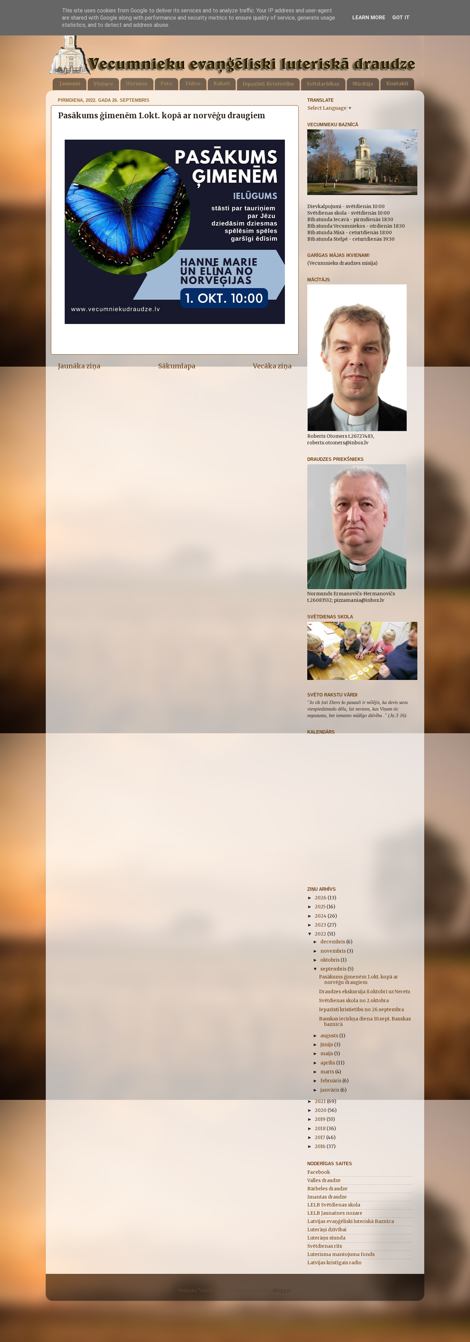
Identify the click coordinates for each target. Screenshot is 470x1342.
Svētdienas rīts (324, 1246)
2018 (321, 1129)
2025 (321, 907)
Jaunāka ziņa (79, 366)
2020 (321, 1110)
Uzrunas (137, 84)
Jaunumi (70, 84)
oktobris (330, 960)
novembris (333, 951)
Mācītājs (362, 84)
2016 (321, 1146)
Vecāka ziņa (272, 366)
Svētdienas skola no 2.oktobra (354, 1001)
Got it (401, 17)
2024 (321, 916)
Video (193, 84)
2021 (321, 1101)
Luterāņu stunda (326, 1238)
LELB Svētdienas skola (333, 1205)
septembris (334, 969)
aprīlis (328, 1063)
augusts (329, 1036)
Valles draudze (324, 1180)
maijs (327, 1054)
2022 (321, 934)
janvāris (330, 1090)
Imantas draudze (327, 1197)
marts (327, 1072)
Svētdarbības (323, 84)
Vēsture (103, 84)
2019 (321, 1119)
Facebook (318, 1172)
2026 (321, 898)
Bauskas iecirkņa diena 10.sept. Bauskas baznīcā (365, 1021)
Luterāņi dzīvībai (326, 1230)
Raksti (221, 84)
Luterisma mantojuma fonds (341, 1254)
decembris (333, 942)
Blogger (282, 1291)
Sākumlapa (176, 366)
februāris (331, 1081)
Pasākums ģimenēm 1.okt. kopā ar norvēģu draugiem (358, 979)
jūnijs (327, 1045)
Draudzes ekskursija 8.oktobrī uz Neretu (364, 992)
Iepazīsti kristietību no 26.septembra (361, 1010)
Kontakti (397, 84)
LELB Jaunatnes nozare (334, 1213)
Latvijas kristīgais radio (334, 1263)
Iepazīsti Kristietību (268, 84)
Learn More (368, 17)
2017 (320, 1137)
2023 (321, 925)
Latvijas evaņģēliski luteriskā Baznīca (350, 1221)
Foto (166, 84)
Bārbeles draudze (327, 1189)
